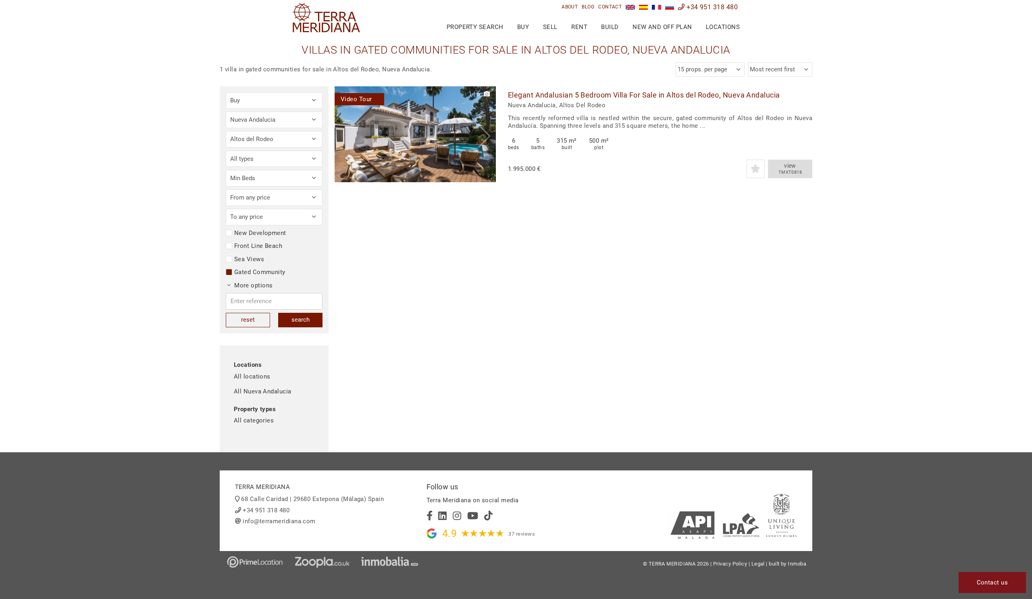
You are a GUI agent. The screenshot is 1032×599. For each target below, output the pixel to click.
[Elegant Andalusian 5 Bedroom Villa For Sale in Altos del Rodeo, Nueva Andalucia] (415, 134)
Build (609, 27)
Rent (579, 27)
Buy (523, 27)
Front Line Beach (258, 246)
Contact (610, 7)
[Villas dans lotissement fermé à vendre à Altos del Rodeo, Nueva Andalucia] (656, 7)
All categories (254, 420)
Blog (588, 7)
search (300, 319)
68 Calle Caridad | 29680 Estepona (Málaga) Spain (312, 499)
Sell (550, 27)
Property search (475, 27)
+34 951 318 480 (711, 7)
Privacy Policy (730, 564)
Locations (723, 27)
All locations (252, 376)
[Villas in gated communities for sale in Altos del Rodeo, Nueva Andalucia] (630, 7)
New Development (260, 233)
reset (248, 319)
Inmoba (797, 564)
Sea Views (249, 259)
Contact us (992, 582)
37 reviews (521, 534)
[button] (487, 134)
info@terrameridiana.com (279, 521)
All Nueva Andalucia (262, 391)
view (790, 168)
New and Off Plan (662, 27)
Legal (758, 564)
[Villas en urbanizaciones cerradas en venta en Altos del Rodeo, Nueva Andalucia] (643, 7)
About (570, 7)
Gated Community (259, 272)
